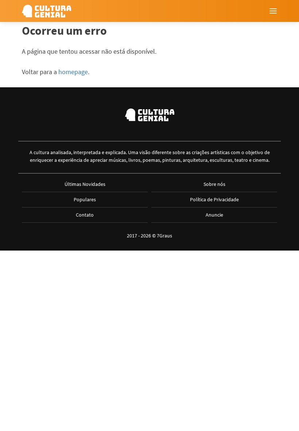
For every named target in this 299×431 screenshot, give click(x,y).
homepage (73, 72)
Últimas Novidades (85, 184)
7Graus (164, 235)
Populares (85, 199)
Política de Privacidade (214, 199)
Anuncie (214, 214)
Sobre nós (214, 184)
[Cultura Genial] (46, 11)
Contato (85, 214)
